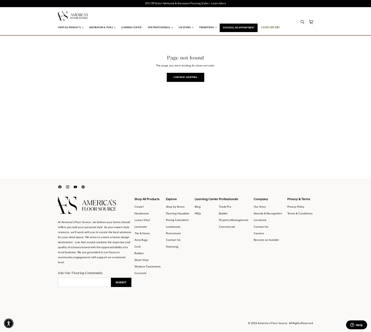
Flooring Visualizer (178, 213)
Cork (137, 246)
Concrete (140, 273)
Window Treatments (147, 266)
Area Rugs (141, 240)
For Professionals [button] (159, 27)
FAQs (198, 213)
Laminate (140, 226)
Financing (172, 246)
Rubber (139, 253)
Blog (198, 206)
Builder (223, 213)
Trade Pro (225, 206)
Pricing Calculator (177, 220)
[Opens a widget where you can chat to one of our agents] (356, 325)
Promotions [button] (207, 27)
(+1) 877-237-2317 (270, 27)
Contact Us (173, 240)
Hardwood (141, 213)
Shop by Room (175, 206)
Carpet (139, 206)
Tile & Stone (142, 233)
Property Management (233, 220)
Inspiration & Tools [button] (101, 27)
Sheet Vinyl (141, 260)
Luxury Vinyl (142, 220)
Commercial (227, 226)
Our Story (260, 206)
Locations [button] (185, 27)
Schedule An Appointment (238, 27)
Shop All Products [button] (69, 27)
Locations (260, 220)
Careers (259, 233)
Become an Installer (266, 240)
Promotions (173, 233)
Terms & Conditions (299, 213)
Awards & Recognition (268, 213)
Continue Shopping (185, 77)
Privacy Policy (295, 206)
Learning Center (131, 27)
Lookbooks (173, 226)
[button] (9, 323)
